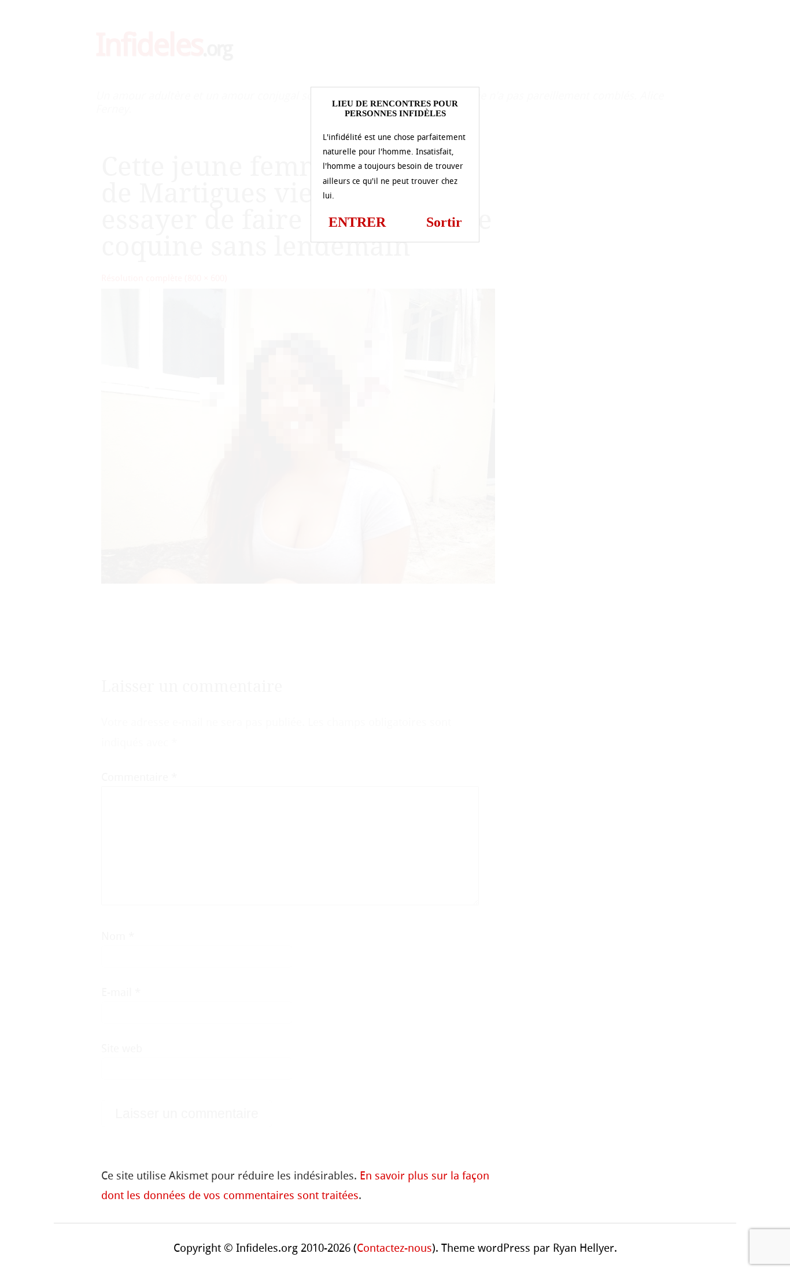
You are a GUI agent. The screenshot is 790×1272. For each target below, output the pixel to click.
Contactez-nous (394, 1248)
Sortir (444, 222)
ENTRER (357, 222)
